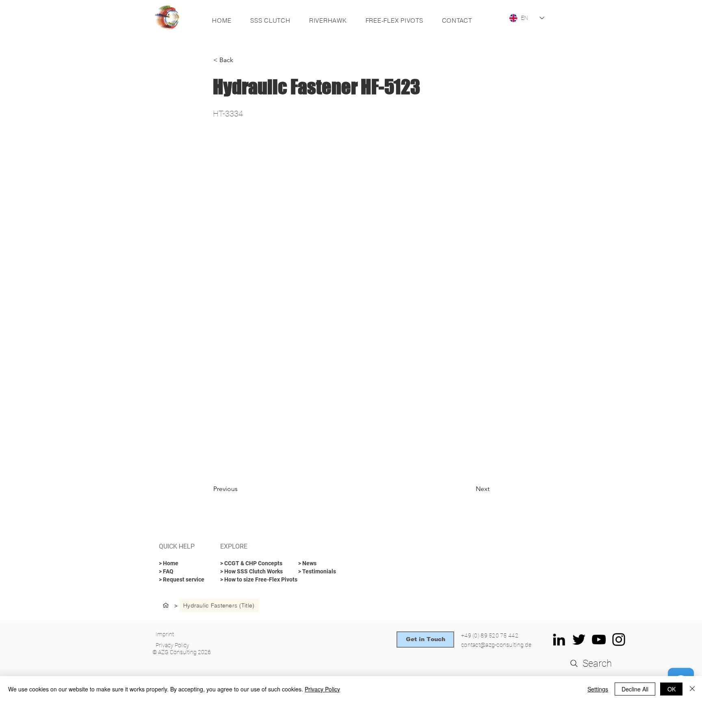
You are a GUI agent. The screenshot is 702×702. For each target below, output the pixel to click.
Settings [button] (597, 689)
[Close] (692, 689)
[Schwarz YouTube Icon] (598, 639)
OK (671, 689)
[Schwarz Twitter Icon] (578, 639)
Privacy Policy (322, 689)
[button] (240, 60)
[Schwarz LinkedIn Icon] (559, 639)
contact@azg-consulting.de (496, 645)
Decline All (635, 689)
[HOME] (166, 605)
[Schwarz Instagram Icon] (618, 639)
